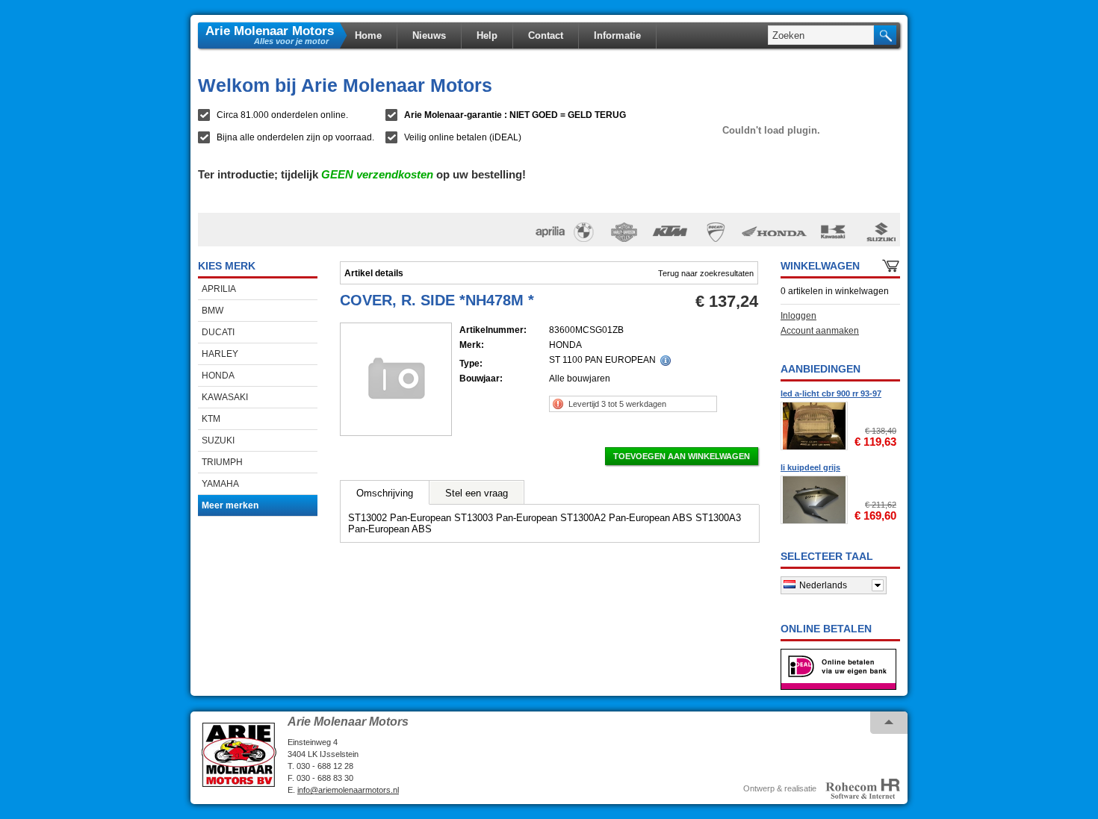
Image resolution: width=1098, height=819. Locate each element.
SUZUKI (218, 440)
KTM (211, 419)
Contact (545, 35)
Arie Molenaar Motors (269, 30)
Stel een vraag (476, 493)
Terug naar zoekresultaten (706, 273)
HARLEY (220, 354)
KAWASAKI (225, 397)
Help (487, 35)
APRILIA (219, 289)
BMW (212, 310)
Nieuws (429, 35)
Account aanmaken (820, 331)
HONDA (218, 375)
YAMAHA (220, 484)
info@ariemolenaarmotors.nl (348, 789)
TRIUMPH (222, 462)
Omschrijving (384, 493)
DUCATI (218, 332)
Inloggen (798, 316)
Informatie (617, 35)
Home (368, 35)
